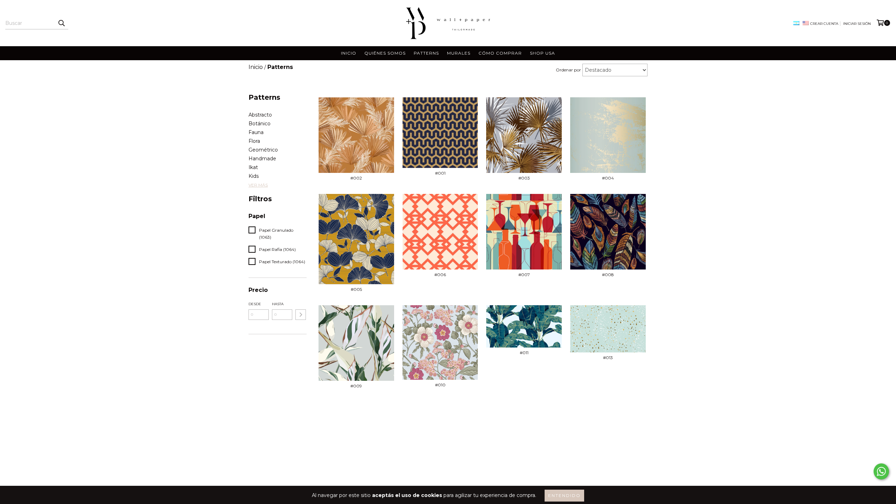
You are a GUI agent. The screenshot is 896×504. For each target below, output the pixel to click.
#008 (608, 274)
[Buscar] (61, 23)
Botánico (259, 123)
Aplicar (300, 314)
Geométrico (263, 150)
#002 (356, 178)
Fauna (256, 132)
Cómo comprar (500, 53)
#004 (608, 178)
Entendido (564, 495)
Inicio (348, 53)
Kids (253, 176)
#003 (524, 178)
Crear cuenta (824, 23)
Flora (254, 141)
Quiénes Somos (385, 53)
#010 (440, 384)
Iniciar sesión (857, 23)
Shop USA (542, 53)
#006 (440, 274)
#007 (524, 274)
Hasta (278, 304)
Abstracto (260, 115)
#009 (356, 385)
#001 (440, 173)
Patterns (426, 53)
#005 (356, 289)
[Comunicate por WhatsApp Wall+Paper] (881, 471)
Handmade (262, 158)
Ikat (253, 167)
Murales (458, 53)
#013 (608, 357)
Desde (254, 304)
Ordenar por (568, 69)
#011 (524, 352)
